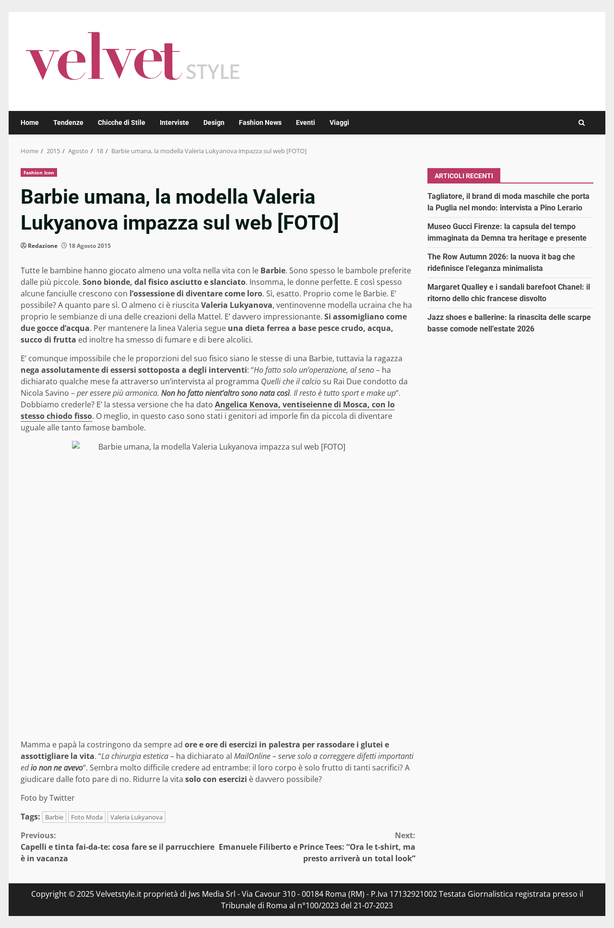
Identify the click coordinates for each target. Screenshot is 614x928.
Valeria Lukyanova (136, 817)
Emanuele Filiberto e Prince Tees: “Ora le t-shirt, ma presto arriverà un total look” (317, 847)
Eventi (305, 122)
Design (213, 122)
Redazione (43, 246)
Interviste (174, 122)
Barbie (54, 817)
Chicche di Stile (121, 122)
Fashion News (260, 122)
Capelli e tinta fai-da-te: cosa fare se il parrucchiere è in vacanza (117, 847)
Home (30, 122)
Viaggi (339, 122)
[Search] (582, 122)
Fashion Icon (39, 172)
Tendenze (68, 122)
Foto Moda (87, 817)
